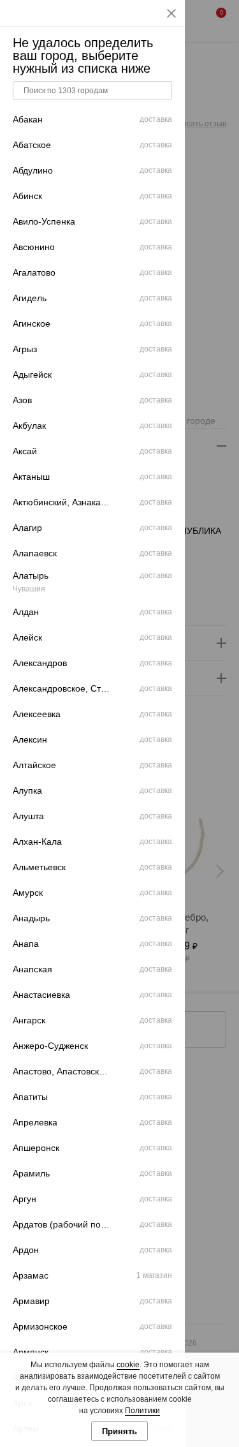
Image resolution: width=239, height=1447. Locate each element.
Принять (119, 1431)
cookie (128, 1364)
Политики (142, 1410)
